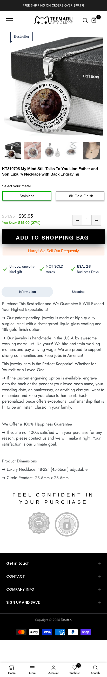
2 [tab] (45, 130)
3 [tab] (49, 130)
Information (27, 292)
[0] (94, 20)
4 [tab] (53, 130)
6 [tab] (62, 130)
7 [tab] (66, 130)
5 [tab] (58, 130)
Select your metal (16, 186)
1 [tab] (41, 130)
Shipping (78, 292)
